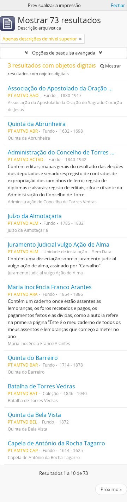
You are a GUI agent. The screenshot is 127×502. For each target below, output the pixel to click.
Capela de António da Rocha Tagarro (56, 443)
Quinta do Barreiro (33, 358)
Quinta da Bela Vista (34, 415)
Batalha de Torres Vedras (41, 386)
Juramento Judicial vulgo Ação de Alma (58, 244)
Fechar (118, 5)
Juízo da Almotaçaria (35, 216)
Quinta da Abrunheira (37, 124)
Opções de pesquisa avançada (63, 53)
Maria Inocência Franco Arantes (50, 287)
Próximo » (111, 489)
